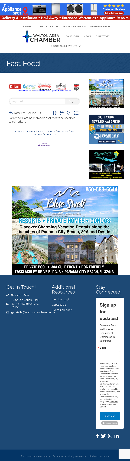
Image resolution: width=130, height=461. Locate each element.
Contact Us (50, 134)
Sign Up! (109, 415)
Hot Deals (62, 131)
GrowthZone (103, 456)
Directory (103, 36)
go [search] (73, 101)
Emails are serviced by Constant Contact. (109, 404)
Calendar (72, 36)
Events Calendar (46, 131)
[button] (11, 113)
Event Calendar (62, 310)
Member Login (61, 299)
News (87, 36)
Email (103, 347)
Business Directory (25, 131)
